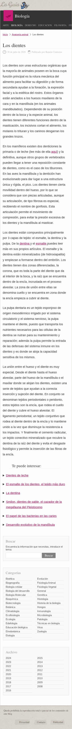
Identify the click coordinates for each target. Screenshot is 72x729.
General (41, 590)
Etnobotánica (13, 631)
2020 (8, 674)
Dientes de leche (17, 475)
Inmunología (44, 611)
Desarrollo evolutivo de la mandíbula (30, 524)
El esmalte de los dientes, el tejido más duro (35, 484)
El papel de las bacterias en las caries (31, 516)
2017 (8, 686)
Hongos (41, 607)
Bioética (10, 578)
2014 (40, 662)
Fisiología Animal (46, 582)
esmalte (41, 243)
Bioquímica (12, 599)
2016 (8, 690)
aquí (54, 151)
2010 (40, 678)
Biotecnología (13, 603)
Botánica (10, 607)
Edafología (11, 623)
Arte (6, 25)
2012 (40, 670)
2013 (40, 666)
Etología (10, 635)
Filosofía (60, 25)
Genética (42, 594)
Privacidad (24, 722)
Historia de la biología (48, 603)
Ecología (10, 619)
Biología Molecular (16, 594)
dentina (25, 243)
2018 (8, 682)
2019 (8, 678)
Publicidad (58, 722)
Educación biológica (16, 627)
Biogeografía (12, 582)
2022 (8, 666)
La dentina (13, 493)
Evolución (42, 578)
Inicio (5, 34)
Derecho (30, 25)
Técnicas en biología (48, 623)
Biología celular (14, 586)
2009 (40, 682)
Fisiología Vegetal (46, 586)
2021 (8, 670)
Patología (42, 619)
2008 (40, 686)
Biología (17, 25)
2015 (40, 658)
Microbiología (44, 615)
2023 (8, 662)
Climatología (12, 611)
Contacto (41, 722)
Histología (42, 599)
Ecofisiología (13, 615)
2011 (39, 674)
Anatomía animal (20, 34)
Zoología (42, 631)
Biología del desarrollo (18, 590)
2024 (8, 658)
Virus (40, 627)
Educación (45, 25)
